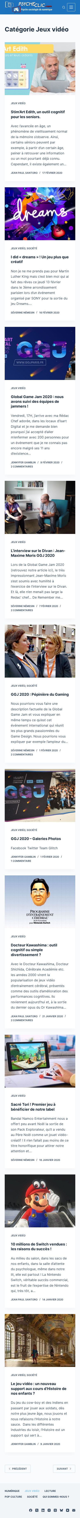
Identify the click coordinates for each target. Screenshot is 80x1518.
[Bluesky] (61, 1510)
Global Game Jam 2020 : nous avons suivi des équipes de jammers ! (37, 402)
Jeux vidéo (18, 103)
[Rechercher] (63, 7)
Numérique (12, 1490)
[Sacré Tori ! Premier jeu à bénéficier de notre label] (40, 1061)
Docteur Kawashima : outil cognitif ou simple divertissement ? (34, 950)
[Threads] (55, 1510)
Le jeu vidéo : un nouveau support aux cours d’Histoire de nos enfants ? (38, 1389)
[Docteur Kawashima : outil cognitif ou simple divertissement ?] (40, 901)
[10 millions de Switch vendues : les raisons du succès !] (40, 1200)
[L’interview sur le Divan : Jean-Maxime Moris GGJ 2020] (40, 507)
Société (32, 248)
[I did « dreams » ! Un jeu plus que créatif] (40, 213)
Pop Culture (13, 1496)
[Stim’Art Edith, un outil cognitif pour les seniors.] (40, 68)
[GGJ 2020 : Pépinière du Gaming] (40, 651)
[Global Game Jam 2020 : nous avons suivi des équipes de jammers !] (40, 353)
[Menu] (71, 7)
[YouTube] (67, 1510)
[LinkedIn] (43, 1510)
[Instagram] (49, 1510)
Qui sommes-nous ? (56, 1496)
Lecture (50, 1490)
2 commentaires (22, 466)
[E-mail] (73, 1510)
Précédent (19, 1468)
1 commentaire (21, 860)
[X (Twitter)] (36, 1510)
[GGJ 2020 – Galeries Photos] (40, 795)
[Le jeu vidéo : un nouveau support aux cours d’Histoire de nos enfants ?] (40, 1340)
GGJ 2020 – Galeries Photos (36, 838)
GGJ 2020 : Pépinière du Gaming (40, 694)
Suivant (62, 1468)
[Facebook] (30, 1510)
